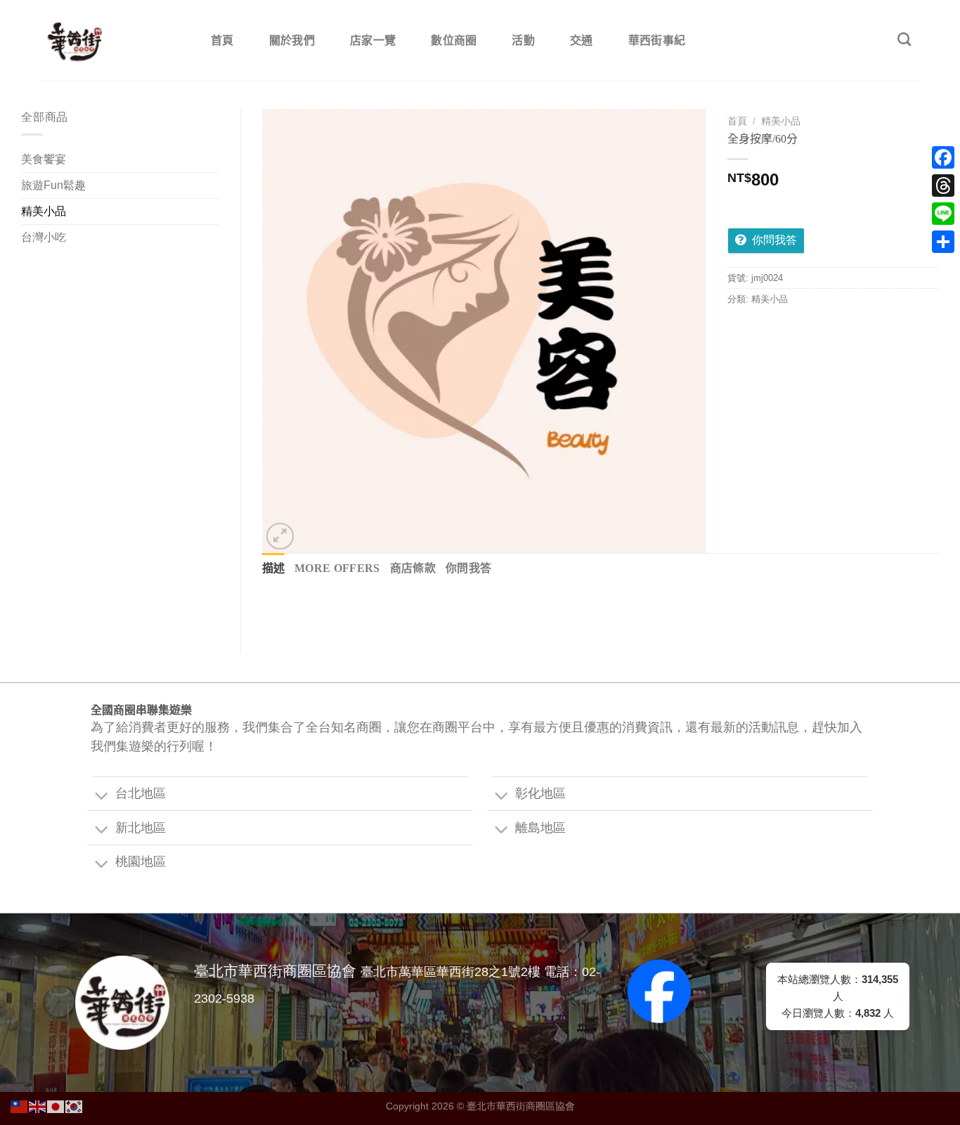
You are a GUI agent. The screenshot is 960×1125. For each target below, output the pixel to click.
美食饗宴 (43, 159)
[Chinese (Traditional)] (20, 1106)
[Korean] (74, 1106)
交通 (581, 40)
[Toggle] (101, 796)
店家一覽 (373, 40)
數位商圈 (453, 40)
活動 (523, 40)
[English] (38, 1106)
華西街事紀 (657, 40)
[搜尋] (904, 39)
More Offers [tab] (337, 568)
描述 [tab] (273, 568)
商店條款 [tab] (413, 568)
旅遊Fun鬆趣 (53, 185)
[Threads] (943, 185)
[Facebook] (943, 157)
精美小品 (43, 211)
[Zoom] (280, 536)
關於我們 (292, 40)
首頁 (222, 40)
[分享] (943, 242)
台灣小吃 (43, 237)
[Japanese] (56, 1106)
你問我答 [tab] (468, 568)
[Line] (943, 214)
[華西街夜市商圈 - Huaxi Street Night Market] (111, 40)
